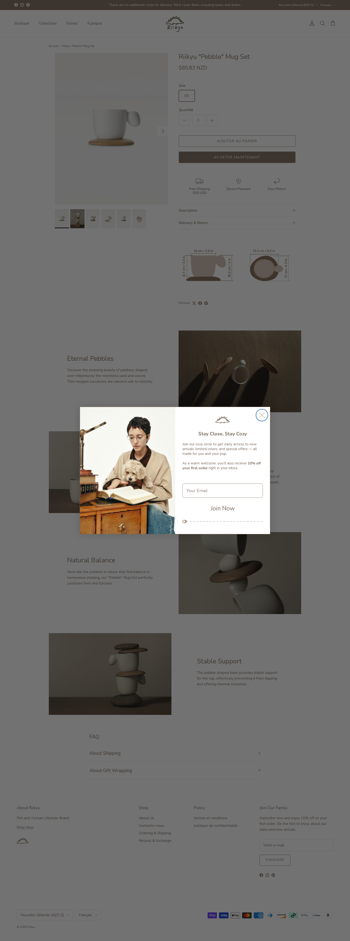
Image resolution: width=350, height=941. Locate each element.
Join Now (223, 508)
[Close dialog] (262, 415)
